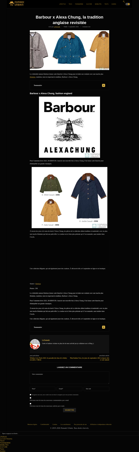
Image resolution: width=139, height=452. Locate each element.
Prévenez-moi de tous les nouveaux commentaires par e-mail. (49, 400)
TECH (70, 4)
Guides (114, 4)
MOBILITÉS (98, 4)
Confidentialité (44, 424)
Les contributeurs (66, 424)
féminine (32, 77)
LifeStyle (62, 4)
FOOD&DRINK (79, 4)
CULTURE (89, 4)
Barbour (38, 284)
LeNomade (57, 27)
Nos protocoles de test (80, 424)
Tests (106, 4)
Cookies (55, 424)
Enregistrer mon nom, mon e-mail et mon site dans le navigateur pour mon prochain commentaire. (55, 394)
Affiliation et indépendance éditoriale (101, 424)
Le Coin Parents (6, 439)
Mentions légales (32, 424)
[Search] (124, 1)
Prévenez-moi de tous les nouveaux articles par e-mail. (47, 406)
